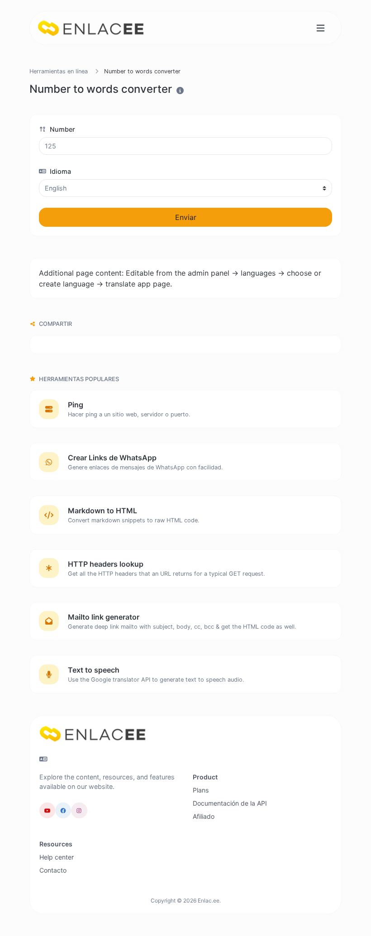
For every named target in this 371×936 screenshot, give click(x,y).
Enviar (185, 217)
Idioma (59, 171)
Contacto (53, 870)
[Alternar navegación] (320, 28)
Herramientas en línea (58, 71)
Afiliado (203, 816)
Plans (201, 790)
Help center (56, 857)
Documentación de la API (230, 803)
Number (61, 129)
